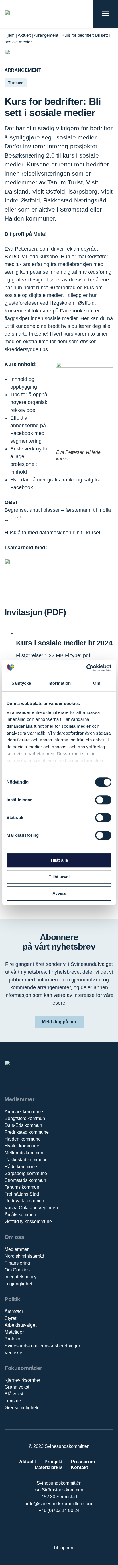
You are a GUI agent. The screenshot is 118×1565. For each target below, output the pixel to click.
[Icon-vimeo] (65, 1529)
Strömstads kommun (25, 1180)
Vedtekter (14, 1352)
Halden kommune (23, 1139)
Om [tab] (96, 683)
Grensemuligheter (23, 1407)
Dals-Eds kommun (23, 1125)
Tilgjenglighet (18, 1283)
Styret (10, 1318)
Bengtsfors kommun (25, 1118)
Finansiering (17, 1263)
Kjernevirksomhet (22, 1380)
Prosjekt (53, 1461)
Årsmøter (14, 1311)
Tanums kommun (22, 1187)
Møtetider (14, 1332)
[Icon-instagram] (76, 1529)
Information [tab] (59, 683)
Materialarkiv (48, 1467)
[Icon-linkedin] (53, 1529)
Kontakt (79, 1467)
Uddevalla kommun (24, 1200)
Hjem (10, 35)
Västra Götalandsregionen (31, 1207)
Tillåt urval (59, 876)
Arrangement (46, 35)
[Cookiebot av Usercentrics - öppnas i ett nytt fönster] (86, 668)
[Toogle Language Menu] (86, 14)
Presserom (83, 1461)
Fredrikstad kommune (27, 1132)
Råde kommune (21, 1166)
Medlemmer (17, 1249)
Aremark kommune (24, 1111)
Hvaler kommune (22, 1145)
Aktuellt (27, 1461)
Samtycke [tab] (21, 683)
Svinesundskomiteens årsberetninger (42, 1345)
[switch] (103, 799)
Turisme (13, 1400)
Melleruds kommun (24, 1152)
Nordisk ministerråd (24, 1256)
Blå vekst (14, 1393)
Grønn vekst (17, 1387)
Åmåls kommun (20, 1214)
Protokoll (14, 1338)
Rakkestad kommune (26, 1159)
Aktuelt (24, 35)
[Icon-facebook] (41, 1529)
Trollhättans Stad (22, 1194)
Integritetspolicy (20, 1276)
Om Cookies (17, 1269)
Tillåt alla (59, 860)
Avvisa (59, 893)
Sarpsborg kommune (26, 1173)
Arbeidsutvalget (20, 1325)
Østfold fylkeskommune (28, 1221)
